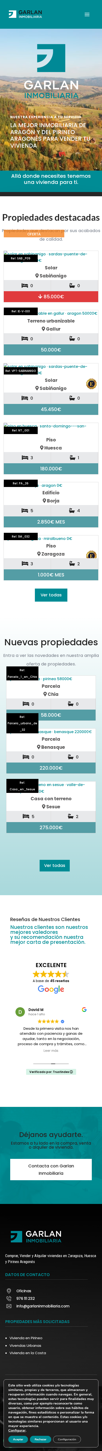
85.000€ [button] (53, 296)
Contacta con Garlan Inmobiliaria (51, 1169)
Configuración (67, 1439)
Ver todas (51, 595)
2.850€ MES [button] (51, 522)
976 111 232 (25, 1298)
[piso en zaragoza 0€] (51, 538)
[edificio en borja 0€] (51, 485)
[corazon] (88, 683)
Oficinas (23, 1291)
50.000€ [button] (51, 349)
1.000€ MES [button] (51, 574)
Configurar (17, 1430)
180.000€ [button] (51, 468)
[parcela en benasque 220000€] (51, 732)
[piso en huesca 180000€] (51, 429)
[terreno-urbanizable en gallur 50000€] (51, 313)
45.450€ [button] (51, 409)
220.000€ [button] (51, 768)
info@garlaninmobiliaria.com (43, 1306)
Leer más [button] (51, 1051)
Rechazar (40, 1439)
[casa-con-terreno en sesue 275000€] (51, 788)
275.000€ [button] (51, 827)
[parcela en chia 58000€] (51, 679)
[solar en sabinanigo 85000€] (51, 257)
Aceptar (18, 1439)
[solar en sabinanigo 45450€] (51, 369)
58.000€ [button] (51, 715)
